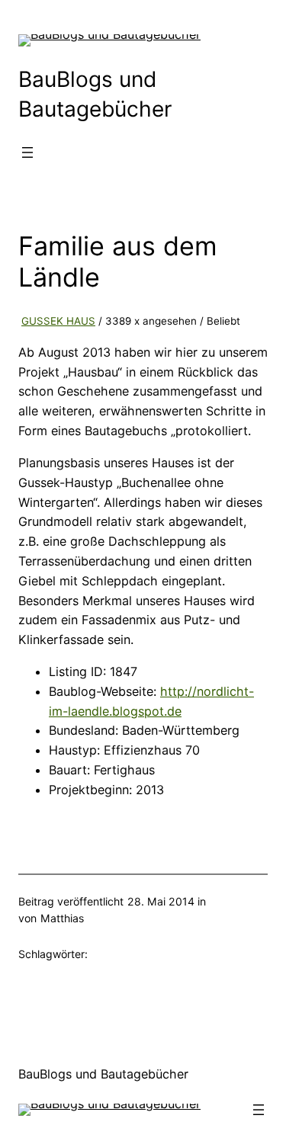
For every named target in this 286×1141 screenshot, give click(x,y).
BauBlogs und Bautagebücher (103, 1074)
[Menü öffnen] (27, 152)
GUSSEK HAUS (58, 321)
